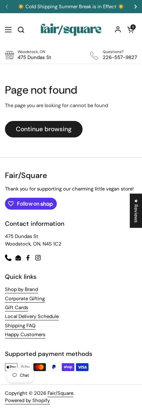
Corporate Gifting (25, 298)
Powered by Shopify (27, 400)
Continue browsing (44, 129)
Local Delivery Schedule (32, 316)
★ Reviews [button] (136, 210)
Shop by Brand (21, 289)
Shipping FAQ (20, 325)
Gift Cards (16, 307)
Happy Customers (25, 334)
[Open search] (20, 29)
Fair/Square (60, 393)
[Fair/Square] (71, 29)
